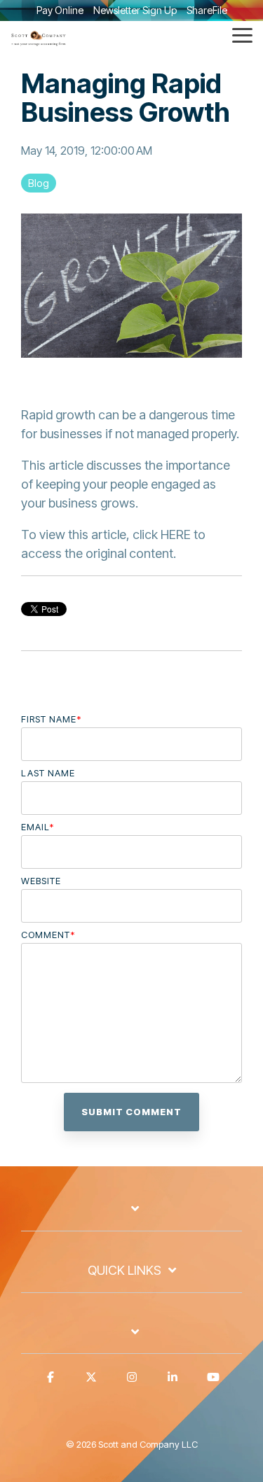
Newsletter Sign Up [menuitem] (135, 10)
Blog (38, 183)
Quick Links (124, 1270)
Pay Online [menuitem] (59, 10)
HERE (176, 534)
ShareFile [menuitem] (207, 10)
